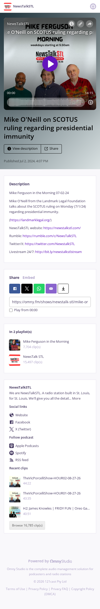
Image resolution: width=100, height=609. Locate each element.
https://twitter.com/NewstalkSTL (49, 244)
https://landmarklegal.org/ (30, 220)
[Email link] (51, 288)
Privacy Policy (38, 589)
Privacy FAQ (59, 589)
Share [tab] (14, 277)
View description (25, 149)
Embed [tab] (29, 277)
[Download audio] (63, 288)
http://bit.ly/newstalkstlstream (58, 252)
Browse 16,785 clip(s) (27, 525)
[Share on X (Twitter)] (26, 288)
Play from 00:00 (25, 310)
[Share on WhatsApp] (39, 288)
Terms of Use (15, 589)
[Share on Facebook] (14, 288)
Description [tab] (19, 183)
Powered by (39, 561)
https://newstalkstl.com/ (62, 228)
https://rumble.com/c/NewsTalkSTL (50, 236)
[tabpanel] (50, 222)
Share (53, 149)
